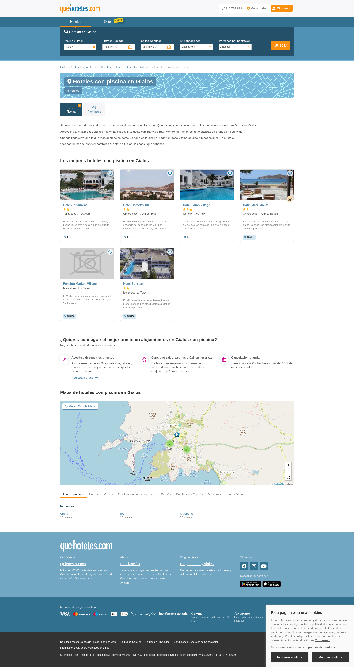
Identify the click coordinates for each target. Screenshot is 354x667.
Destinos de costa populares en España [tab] (144, 494)
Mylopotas (186, 513)
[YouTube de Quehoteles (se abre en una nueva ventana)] (264, 566)
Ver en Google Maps (82, 406)
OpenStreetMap (278, 484)
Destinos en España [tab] (189, 494)
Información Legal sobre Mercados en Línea (84, 647)
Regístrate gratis (82, 377)
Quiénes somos (73, 564)
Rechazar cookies (289, 657)
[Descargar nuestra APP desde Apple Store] (271, 583)
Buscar (281, 45)
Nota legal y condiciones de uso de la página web (88, 642)
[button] (282, 8)
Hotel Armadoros (75, 205)
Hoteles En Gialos (135, 67)
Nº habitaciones (190, 40)
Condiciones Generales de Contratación (196, 642)
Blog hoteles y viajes (197, 564)
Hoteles (65, 67)
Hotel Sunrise (133, 283)
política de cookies (321, 647)
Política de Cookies (130, 642)
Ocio (107, 21)
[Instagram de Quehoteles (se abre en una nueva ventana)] (254, 566)
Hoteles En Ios (110, 67)
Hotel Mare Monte (255, 205)
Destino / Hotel (73, 40)
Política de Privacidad (157, 642)
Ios (122, 513)
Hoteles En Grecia (85, 67)
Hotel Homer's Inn (136, 205)
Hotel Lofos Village (196, 205)
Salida (151, 40)
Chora (64, 513)
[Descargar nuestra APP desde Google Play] (250, 583)
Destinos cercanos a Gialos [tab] (226, 494)
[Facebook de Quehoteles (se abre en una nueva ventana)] (244, 566)
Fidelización (130, 564)
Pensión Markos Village (80, 283)
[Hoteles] (91, 8)
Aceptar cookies (330, 657)
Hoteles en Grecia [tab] (101, 494)
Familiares (94, 111)
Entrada (113, 40)
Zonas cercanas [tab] (73, 494)
